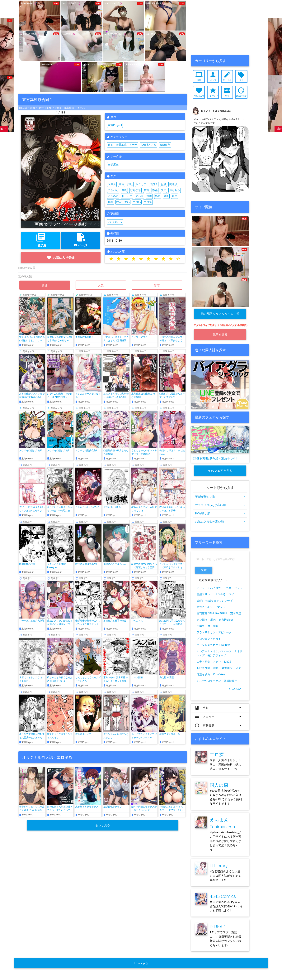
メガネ (217, 661)
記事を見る (220, 334)
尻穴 (163, 190)
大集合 (112, 184)
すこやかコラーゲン (209, 680)
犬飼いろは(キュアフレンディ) (215, 600)
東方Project (45, 108)
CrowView (219, 674)
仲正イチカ (203, 674)
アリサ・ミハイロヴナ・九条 (214, 588)
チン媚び (202, 619)
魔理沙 (173, 184)
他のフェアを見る (220, 470)
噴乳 (110, 202)
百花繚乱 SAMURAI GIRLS (212, 613)
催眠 (216, 668)
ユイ (231, 594)
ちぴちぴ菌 (203, 668)
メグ (238, 668)
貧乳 (124, 190)
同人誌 (23, 108)
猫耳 (146, 190)
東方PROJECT (205, 607)
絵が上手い (123, 202)
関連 (45, 285)
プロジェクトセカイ (209, 638)
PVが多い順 (220, 513)
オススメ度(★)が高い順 (220, 505)
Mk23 (227, 661)
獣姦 (155, 190)
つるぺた (113, 190)
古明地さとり (148, 145)
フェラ (239, 588)
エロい (137, 202)
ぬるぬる (113, 196)
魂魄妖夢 (165, 145)
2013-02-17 (115, 222)
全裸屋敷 (113, 164)
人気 (101, 285)
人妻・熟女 (203, 661)
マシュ (222, 607)
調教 (213, 619)
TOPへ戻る (141, 963)
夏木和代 (227, 668)
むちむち (135, 190)
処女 (157, 196)
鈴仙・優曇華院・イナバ (70, 108)
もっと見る (102, 825)
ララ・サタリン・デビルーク (214, 632)
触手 (174, 196)
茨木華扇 (235, 613)
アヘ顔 (139, 196)
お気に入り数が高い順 (220, 521)
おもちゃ (174, 190)
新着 (157, 285)
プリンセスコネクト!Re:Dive (213, 645)
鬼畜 (166, 196)
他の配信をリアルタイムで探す (220, 315)
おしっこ (127, 196)
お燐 (163, 184)
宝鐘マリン (203, 594)
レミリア (141, 184)
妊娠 (149, 196)
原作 (32, 108)
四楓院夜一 (230, 680)
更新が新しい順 (220, 497)
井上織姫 (213, 626)
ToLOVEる (219, 594)
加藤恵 (201, 626)
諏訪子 (154, 184)
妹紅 (130, 184)
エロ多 (148, 202)
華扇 (121, 184)
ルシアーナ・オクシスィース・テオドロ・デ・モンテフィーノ (219, 653)
